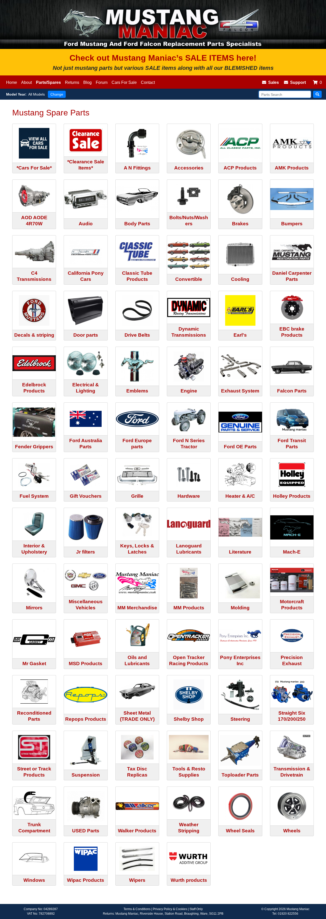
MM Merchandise (137, 607)
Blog (87, 82)
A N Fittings (137, 167)
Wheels (292, 830)
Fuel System (34, 496)
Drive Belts (137, 335)
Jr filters (85, 552)
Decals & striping (34, 335)
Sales (273, 82)
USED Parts (85, 830)
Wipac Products (85, 880)
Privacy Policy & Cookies (170, 909)
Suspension (86, 775)
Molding (240, 607)
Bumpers (292, 223)
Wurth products (189, 880)
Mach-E (292, 552)
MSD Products (85, 663)
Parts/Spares (48, 82)
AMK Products (292, 167)
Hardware (189, 496)
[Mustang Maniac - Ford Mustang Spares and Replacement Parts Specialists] (163, 24)
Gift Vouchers (86, 496)
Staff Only (196, 909)
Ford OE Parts (240, 446)
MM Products (188, 607)
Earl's (240, 335)
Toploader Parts (240, 775)
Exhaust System (240, 390)
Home (11, 82)
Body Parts (137, 223)
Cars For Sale (124, 82)
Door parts (85, 335)
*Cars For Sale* (34, 167)
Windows (34, 880)
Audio (86, 223)
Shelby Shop (189, 719)
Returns (72, 82)
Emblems (137, 390)
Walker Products (137, 830)
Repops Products (85, 719)
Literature (240, 552)
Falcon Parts (292, 390)
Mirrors (34, 607)
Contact (148, 82)
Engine (189, 390)
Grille (137, 496)
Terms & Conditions (137, 909)
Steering (240, 719)
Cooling (240, 279)
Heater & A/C (240, 496)
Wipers (137, 880)
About (26, 82)
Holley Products (291, 496)
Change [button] (56, 94)
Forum (101, 82)
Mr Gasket (34, 663)
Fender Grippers (34, 446)
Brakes (240, 223)
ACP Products (240, 167)
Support (298, 82)
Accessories (188, 167)
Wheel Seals (240, 830)
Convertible (188, 279)
